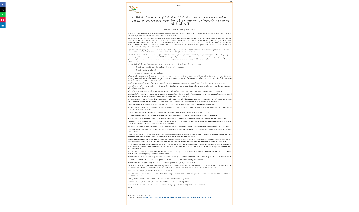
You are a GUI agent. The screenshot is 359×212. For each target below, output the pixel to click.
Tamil (156, 197)
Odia (211, 197)
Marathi (151, 197)
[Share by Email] (3, 19)
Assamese (181, 197)
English (193, 197)
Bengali (145, 197)
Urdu (198, 197)
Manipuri (188, 197)
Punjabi (206, 197)
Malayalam (173, 197)
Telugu (161, 197)
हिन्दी (202, 197)
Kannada (166, 197)
